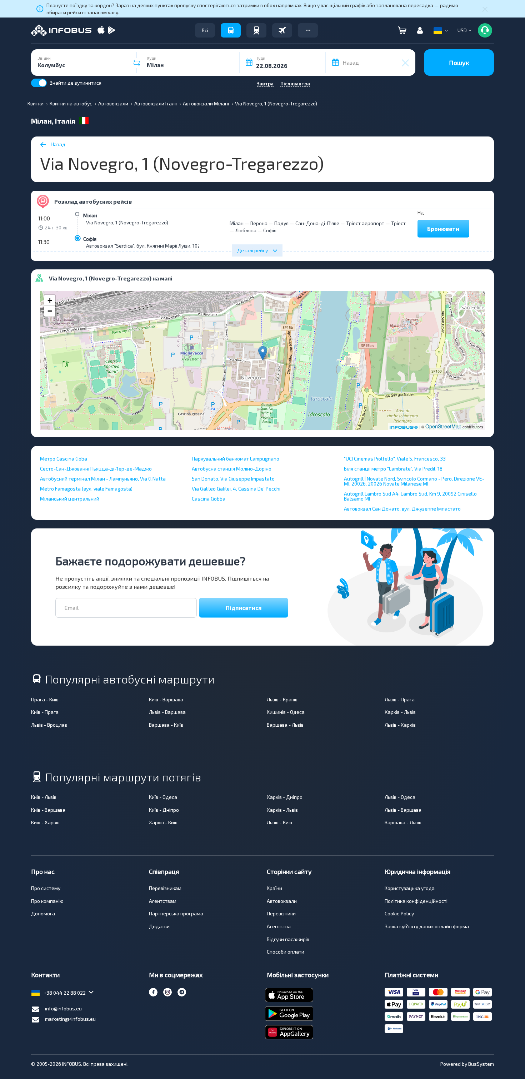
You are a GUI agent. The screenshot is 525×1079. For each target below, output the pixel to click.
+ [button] (50, 300)
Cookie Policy (399, 913)
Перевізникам (165, 888)
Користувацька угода (410, 888)
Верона (259, 223)
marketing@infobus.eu (70, 1019)
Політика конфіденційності (416, 901)
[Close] (485, 9)
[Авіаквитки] (282, 30)
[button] (308, 30)
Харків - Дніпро (284, 797)
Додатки (159, 926)
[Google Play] (111, 30)
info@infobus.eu (63, 1008)
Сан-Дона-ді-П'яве (317, 223)
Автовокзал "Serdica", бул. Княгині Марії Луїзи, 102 (143, 246)
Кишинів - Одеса (286, 712)
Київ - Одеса (163, 797)
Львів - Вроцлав (49, 725)
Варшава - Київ (166, 725)
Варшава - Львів (285, 725)
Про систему (45, 888)
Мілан (90, 215)
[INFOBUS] (61, 30)
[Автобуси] (231, 30)
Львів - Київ (279, 822)
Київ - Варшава (166, 699)
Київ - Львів (43, 797)
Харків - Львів (400, 712)
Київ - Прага (45, 712)
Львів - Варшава (167, 712)
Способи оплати (285, 952)
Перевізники (281, 913)
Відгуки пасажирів (288, 939)
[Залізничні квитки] (256, 30)
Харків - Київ (163, 822)
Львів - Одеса (400, 797)
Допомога (43, 913)
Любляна (245, 230)
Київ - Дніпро (164, 810)
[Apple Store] (101, 30)
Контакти (45, 975)
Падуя (281, 223)
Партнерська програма (176, 913)
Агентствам (162, 901)
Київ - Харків (45, 822)
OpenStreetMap (443, 426)
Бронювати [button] (443, 228)
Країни (274, 888)
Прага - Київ (45, 699)
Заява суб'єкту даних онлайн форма (427, 926)
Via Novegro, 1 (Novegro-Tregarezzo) (127, 222)
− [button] (50, 311)
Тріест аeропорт (365, 223)
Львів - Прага (400, 699)
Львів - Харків (400, 725)
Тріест (398, 223)
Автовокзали (282, 901)
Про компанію (47, 901)
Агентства (279, 926)
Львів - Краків (282, 699)
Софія (89, 239)
